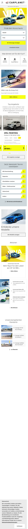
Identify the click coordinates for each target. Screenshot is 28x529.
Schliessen (19, 526)
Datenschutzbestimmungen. (9, 522)
